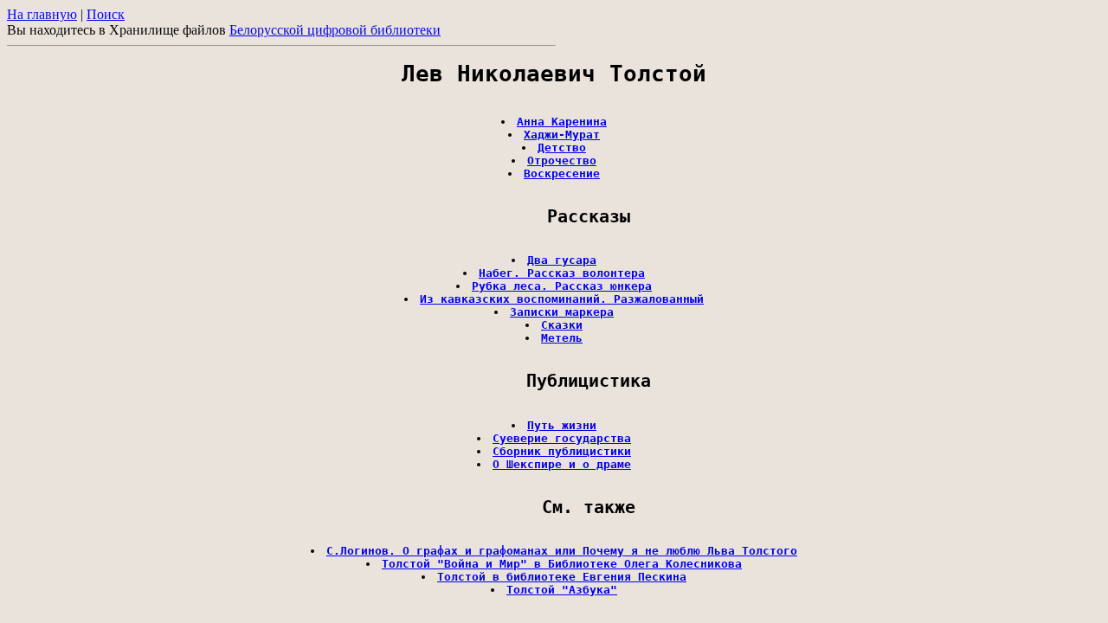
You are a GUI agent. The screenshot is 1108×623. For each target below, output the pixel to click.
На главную (42, 14)
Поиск (106, 14)
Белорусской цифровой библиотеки (335, 29)
